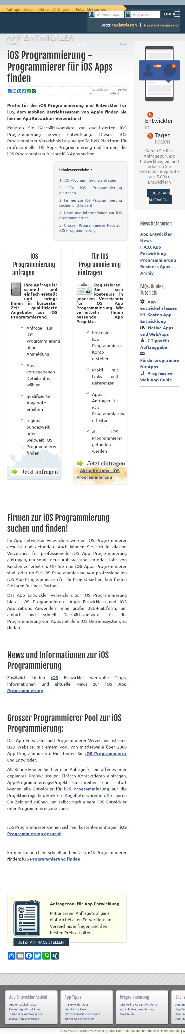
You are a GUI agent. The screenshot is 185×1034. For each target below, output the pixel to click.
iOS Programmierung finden (51, 859)
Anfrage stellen (19, 9)
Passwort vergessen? (161, 25)
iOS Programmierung (86, 788)
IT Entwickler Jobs (76, 1004)
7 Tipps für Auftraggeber (25, 1014)
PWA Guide (127, 1014)
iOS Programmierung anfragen (33, 264)
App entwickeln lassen (23, 1004)
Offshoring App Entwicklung (138, 1004)
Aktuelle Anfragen (54, 9)
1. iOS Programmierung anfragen (87, 180)
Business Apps (155, 266)
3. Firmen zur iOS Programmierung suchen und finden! (90, 202)
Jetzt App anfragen (159, 196)
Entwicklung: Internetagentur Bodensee (133, 1031)
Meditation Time (75, 1009)
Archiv (123, 44)
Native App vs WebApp (24, 1019)
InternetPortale (170, 1031)
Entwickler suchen (91, 9)
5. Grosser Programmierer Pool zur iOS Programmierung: (90, 227)
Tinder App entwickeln (79, 1019)
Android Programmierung (137, 1009)
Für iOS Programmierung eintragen (99, 264)
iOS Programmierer (105, 753)
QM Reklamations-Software (82, 1014)
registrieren (124, 24)
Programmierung (158, 260)
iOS (10, 111)
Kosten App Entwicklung (25, 1009)
